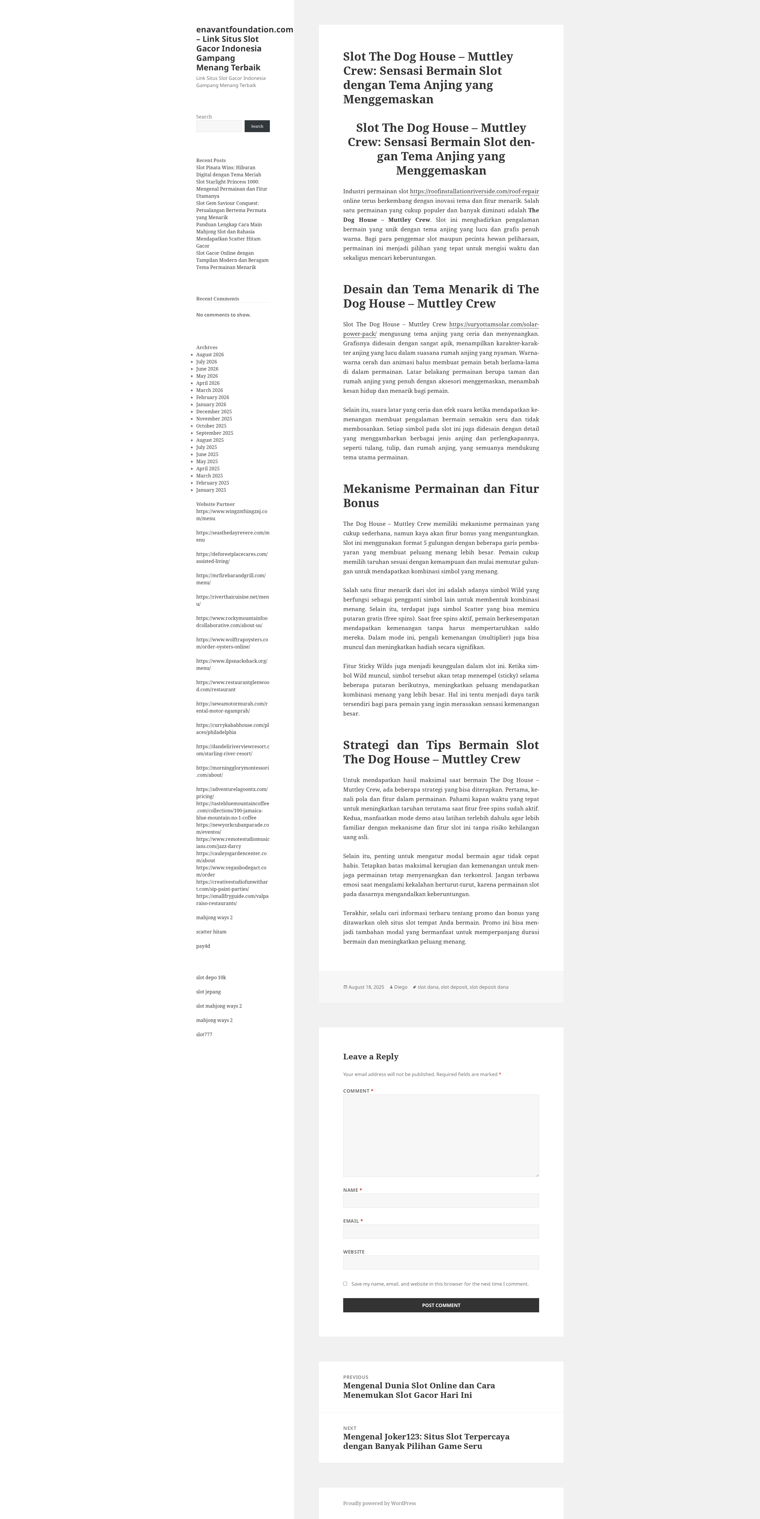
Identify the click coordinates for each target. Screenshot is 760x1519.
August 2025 (210, 440)
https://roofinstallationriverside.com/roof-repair (474, 191)
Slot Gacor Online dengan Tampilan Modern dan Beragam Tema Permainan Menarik (232, 260)
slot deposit (454, 987)
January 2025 (211, 490)
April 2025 (208, 468)
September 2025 (214, 433)
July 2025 (206, 447)
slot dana (428, 987)
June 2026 (207, 368)
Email (353, 1221)
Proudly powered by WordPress (379, 1503)
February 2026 (212, 397)
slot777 (204, 1034)
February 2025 (212, 483)
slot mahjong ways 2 (219, 1006)
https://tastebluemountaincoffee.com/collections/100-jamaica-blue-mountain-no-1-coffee (232, 810)
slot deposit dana (489, 987)
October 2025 (211, 426)
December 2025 (214, 411)
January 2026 (211, 404)
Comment (358, 1091)
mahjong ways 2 (214, 917)
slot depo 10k (211, 977)
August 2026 (210, 354)
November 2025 (214, 418)
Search (204, 116)
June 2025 (207, 454)
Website (354, 1252)
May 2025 (207, 461)
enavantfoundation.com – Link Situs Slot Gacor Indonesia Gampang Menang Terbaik (245, 48)
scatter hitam (211, 931)
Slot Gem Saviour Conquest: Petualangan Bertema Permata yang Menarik (231, 210)
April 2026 (208, 383)
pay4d (203, 946)
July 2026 (206, 361)
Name (352, 1190)
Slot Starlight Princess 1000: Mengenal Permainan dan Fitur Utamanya (231, 188)
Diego (401, 987)
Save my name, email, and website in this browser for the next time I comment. (440, 1284)
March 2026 (209, 390)
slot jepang (208, 991)
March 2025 (209, 475)
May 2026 (207, 376)
